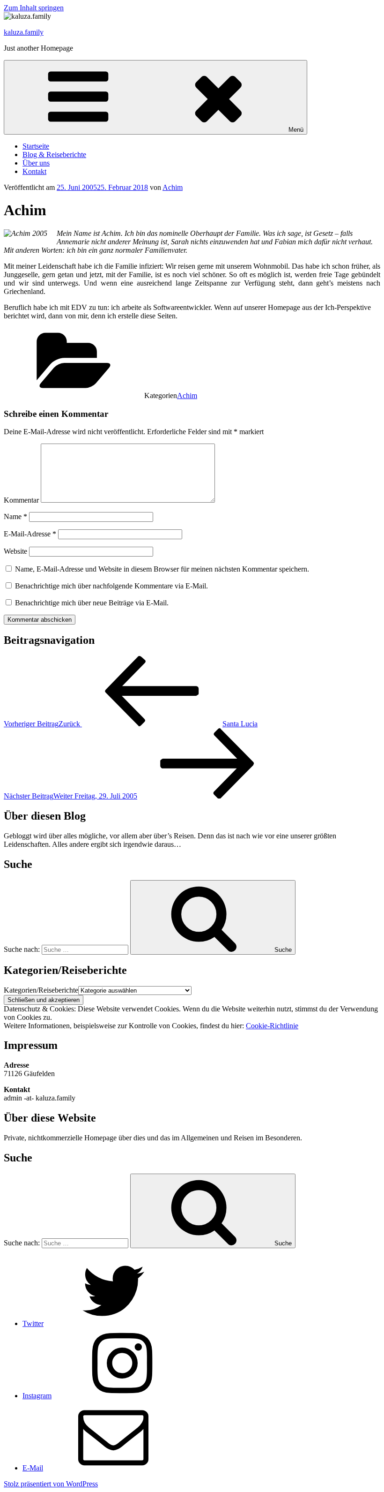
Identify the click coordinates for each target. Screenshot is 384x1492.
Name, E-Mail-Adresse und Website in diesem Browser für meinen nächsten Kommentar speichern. (162, 569)
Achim (172, 187)
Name (15, 516)
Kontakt (34, 171)
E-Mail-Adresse (30, 534)
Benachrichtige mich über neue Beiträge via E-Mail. (92, 603)
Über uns (36, 163)
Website (15, 551)
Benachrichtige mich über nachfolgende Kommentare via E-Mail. (111, 586)
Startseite (35, 146)
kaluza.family (24, 32)
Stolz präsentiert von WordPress (51, 1484)
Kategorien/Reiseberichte (41, 990)
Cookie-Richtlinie (272, 1026)
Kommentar (21, 500)
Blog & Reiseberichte (54, 154)
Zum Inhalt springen (34, 8)
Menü (295, 129)
